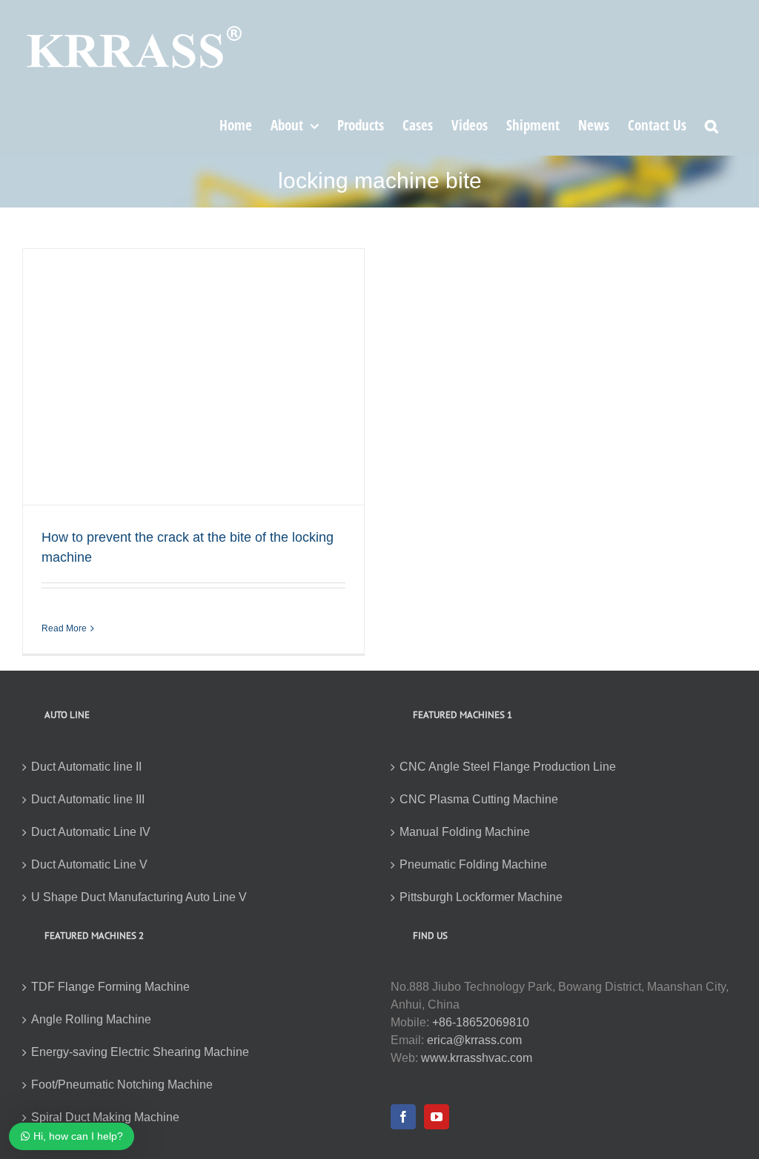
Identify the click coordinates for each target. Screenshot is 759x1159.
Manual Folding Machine (465, 832)
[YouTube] (436, 1116)
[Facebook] (403, 1116)
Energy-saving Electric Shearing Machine (140, 1052)
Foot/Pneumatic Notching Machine (122, 1084)
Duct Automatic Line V (89, 864)
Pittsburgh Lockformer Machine (481, 897)
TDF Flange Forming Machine (110, 986)
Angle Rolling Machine (91, 1019)
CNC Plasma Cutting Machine (479, 799)
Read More (64, 628)
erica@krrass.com (474, 1040)
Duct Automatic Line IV (90, 832)
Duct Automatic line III (88, 799)
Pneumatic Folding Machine (473, 864)
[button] (711, 124)
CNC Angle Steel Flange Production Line (508, 766)
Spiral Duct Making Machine (105, 1117)
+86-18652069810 (480, 1022)
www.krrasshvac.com (476, 1058)
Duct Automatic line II (86, 766)
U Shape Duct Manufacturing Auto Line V (139, 897)
